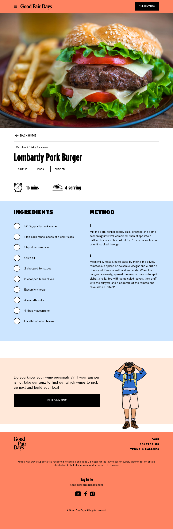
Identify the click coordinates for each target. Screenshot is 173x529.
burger (60, 169)
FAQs (155, 439)
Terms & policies (144, 449)
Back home (28, 136)
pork (40, 169)
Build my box (147, 6)
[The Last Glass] (36, 7)
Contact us (149, 444)
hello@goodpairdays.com (86, 485)
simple (22, 169)
